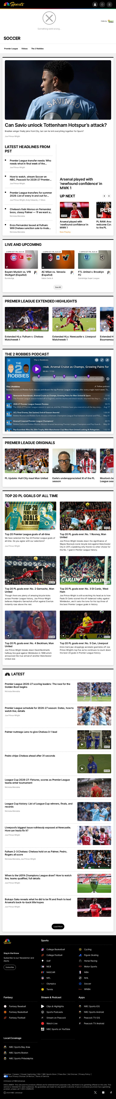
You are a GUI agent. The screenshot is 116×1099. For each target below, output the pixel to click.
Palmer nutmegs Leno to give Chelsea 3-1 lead (31, 731)
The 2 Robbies (37, 48)
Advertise (7, 1074)
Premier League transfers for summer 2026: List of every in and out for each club (31, 194)
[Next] (109, 196)
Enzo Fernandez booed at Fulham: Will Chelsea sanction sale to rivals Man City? (29, 227)
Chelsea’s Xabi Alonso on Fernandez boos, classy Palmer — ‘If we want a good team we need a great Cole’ (30, 211)
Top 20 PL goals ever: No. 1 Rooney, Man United (83, 536)
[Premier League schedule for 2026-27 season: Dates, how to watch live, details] (94, 715)
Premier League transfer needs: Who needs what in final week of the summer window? (30, 162)
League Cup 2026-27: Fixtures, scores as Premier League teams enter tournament (37, 781)
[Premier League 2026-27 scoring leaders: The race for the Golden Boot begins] (94, 691)
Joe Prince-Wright (12, 136)
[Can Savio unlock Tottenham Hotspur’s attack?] (58, 90)
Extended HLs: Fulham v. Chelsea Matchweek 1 (24, 338)
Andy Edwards (32, 200)
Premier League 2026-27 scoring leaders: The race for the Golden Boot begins (37, 685)
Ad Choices (72, 1074)
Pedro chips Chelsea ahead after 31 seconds (30, 755)
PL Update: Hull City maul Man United (26, 478)
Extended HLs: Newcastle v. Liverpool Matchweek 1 (74, 338)
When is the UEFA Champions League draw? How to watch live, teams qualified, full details (38, 877)
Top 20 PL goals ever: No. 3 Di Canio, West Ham (84, 590)
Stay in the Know (11, 953)
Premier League (11, 48)
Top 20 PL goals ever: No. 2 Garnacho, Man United (29, 590)
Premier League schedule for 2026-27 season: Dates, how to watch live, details (39, 709)
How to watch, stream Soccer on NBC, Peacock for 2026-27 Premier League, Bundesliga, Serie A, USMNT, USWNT (31, 178)
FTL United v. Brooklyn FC (91, 273)
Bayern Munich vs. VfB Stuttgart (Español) (18, 273)
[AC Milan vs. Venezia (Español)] (58, 259)
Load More (58, 926)
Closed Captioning (28, 1074)
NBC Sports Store (49, 1074)
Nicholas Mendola (17, 216)
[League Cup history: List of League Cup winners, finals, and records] (94, 811)
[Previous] (104, 196)
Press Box (62, 1074)
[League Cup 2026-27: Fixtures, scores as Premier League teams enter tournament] (94, 787)
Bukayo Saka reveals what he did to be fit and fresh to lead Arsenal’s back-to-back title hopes (38, 901)
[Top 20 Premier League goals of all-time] (30, 516)
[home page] (14, 4)
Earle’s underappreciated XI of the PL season (73, 480)
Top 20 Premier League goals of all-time (27, 534)
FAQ (38, 1074)
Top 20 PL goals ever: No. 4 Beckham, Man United (29, 645)
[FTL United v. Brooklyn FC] (94, 259)
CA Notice (30, 1076)
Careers (16, 1074)
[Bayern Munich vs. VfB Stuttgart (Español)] (21, 259)
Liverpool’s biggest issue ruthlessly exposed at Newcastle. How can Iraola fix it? (38, 829)
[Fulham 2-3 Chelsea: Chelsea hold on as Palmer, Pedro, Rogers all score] (94, 859)
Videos (24, 48)
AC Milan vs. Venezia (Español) (53, 273)
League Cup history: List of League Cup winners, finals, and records (38, 805)
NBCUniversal (19, 1081)
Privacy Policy (84, 1074)
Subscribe (10, 967)
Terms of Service (42, 1076)
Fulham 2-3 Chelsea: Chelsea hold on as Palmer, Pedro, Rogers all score (36, 853)
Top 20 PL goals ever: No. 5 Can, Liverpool (84, 643)
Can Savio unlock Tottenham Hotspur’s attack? (56, 125)
